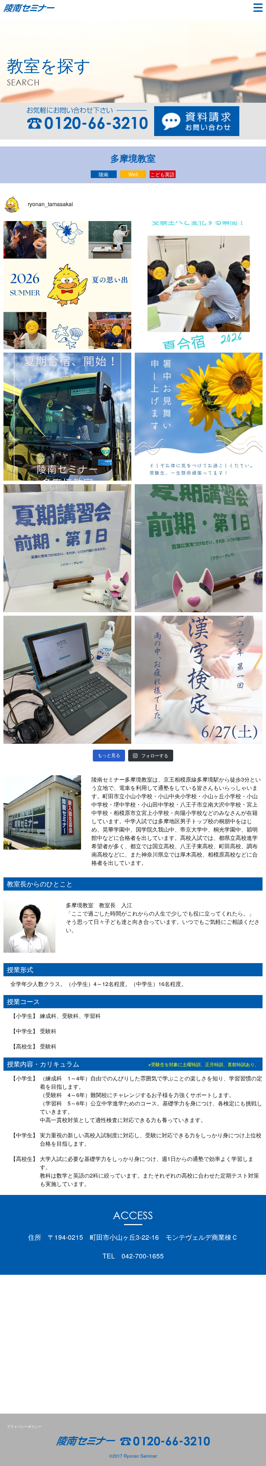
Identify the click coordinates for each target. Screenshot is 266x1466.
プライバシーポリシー (24, 1426)
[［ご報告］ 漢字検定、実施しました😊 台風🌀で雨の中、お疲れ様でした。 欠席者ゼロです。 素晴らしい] (199, 680)
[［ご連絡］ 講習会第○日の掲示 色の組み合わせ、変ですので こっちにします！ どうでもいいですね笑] (67, 548)
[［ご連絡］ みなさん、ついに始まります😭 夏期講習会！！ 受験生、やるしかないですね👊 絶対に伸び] (199, 548)
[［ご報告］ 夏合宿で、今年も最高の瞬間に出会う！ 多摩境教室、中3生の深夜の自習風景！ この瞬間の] (199, 285)
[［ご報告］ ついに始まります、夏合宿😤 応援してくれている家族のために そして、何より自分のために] (67, 417)
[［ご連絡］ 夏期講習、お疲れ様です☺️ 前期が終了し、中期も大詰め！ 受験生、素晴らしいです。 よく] (199, 417)
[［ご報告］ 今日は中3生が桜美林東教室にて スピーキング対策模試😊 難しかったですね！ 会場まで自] (67, 680)
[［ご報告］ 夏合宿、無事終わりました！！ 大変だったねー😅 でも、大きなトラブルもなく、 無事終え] (67, 285)
